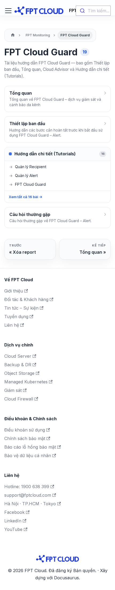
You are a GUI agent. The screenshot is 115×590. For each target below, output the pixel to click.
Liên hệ (11, 325)
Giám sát (13, 390)
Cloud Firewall (18, 399)
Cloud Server (17, 356)
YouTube (13, 529)
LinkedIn (12, 520)
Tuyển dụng (16, 316)
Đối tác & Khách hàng (26, 299)
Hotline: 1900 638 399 (26, 486)
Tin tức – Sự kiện (21, 308)
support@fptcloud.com (27, 495)
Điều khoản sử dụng (24, 430)
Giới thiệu (13, 291)
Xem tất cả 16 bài (26, 197)
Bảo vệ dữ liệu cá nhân (27, 455)
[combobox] (93, 11)
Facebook (14, 512)
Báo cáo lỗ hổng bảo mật (30, 447)
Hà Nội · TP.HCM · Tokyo (30, 503)
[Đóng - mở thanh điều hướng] (8, 11)
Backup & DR (17, 364)
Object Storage (19, 373)
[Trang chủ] (13, 35)
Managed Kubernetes (26, 381)
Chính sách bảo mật (24, 438)
